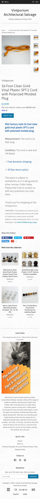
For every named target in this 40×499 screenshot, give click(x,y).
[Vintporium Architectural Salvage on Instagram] (25, 460)
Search (20, 441)
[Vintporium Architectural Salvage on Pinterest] (20, 460)
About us (20, 444)
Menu (6, 2)
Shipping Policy (20, 449)
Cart (36, 2)
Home (3, 30)
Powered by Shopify (20, 485)
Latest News (20, 333)
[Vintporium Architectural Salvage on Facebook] (15, 460)
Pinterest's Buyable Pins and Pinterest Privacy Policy (20, 447)
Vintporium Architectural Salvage (20, 12)
